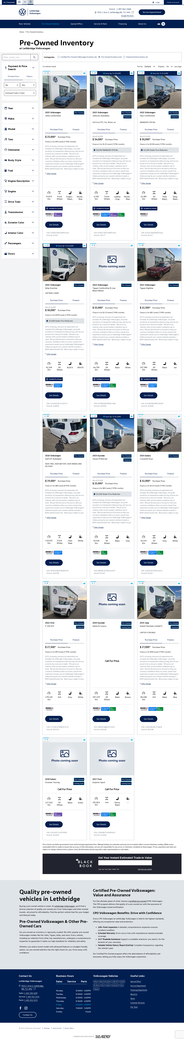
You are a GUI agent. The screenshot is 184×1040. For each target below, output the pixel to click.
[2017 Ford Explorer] (112, 758)
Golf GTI (115, 981)
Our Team (134, 1007)
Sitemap (47, 1028)
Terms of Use (57, 1028)
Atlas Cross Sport (105, 981)
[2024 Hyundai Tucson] (112, 435)
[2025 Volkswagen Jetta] (65, 92)
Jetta (108, 985)
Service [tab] (71, 981)
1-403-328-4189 (30, 993)
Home (21, 32)
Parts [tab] (84, 981)
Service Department (138, 986)
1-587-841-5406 (124, 9)
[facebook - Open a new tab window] (20, 1008)
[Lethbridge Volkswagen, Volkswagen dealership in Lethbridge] (30, 12)
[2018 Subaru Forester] (65, 758)
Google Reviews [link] (127, 16)
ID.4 (103, 985)
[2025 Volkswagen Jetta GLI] (112, 92)
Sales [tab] (59, 981)
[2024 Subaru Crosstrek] (159, 435)
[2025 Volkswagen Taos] (159, 92)
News (132, 998)
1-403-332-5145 (32, 997)
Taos (121, 985)
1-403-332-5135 (31, 1000)
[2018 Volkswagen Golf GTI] (65, 435)
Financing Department (138, 990)
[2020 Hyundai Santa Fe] (112, 602)
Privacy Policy (69, 1028)
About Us (133, 994)
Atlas (95, 981)
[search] (16, 57)
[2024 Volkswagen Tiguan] (112, 264)
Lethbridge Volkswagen (64, 906)
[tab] (13, 76)
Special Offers (135, 981)
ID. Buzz (96, 985)
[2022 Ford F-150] (65, 602)
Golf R (122, 981)
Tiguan (96, 989)
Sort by (140, 66)
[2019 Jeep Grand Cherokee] (159, 602)
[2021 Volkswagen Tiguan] (159, 264)
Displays (161, 66)
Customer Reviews (137, 1003)
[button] (9, 2)
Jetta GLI (115, 985)
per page (178, 66)
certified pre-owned (137, 901)
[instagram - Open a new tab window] (25, 1008)
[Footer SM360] (103, 1036)
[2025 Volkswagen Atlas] (65, 264)
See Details (54, 224)
